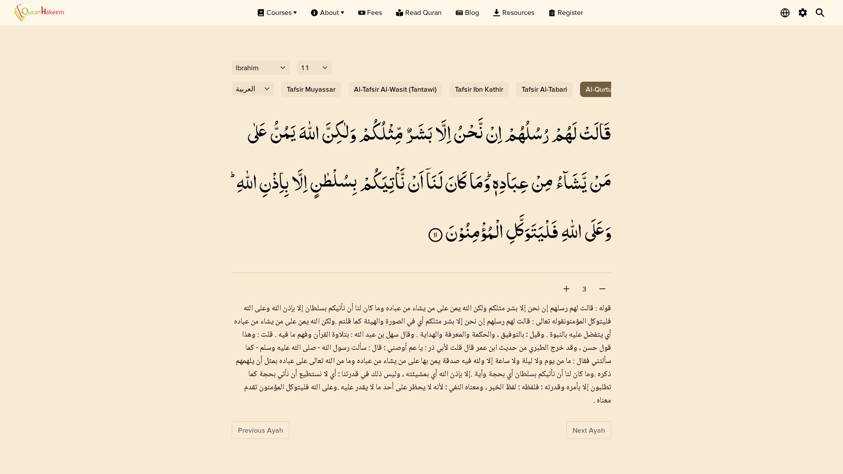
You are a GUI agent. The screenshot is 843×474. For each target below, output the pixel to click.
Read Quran (423, 12)
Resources (518, 12)
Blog (472, 12)
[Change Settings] (802, 13)
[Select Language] (785, 13)
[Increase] (566, 289)
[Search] (820, 13)
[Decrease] (602, 289)
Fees (374, 12)
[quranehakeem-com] (39, 13)
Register (570, 12)
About (329, 12)
